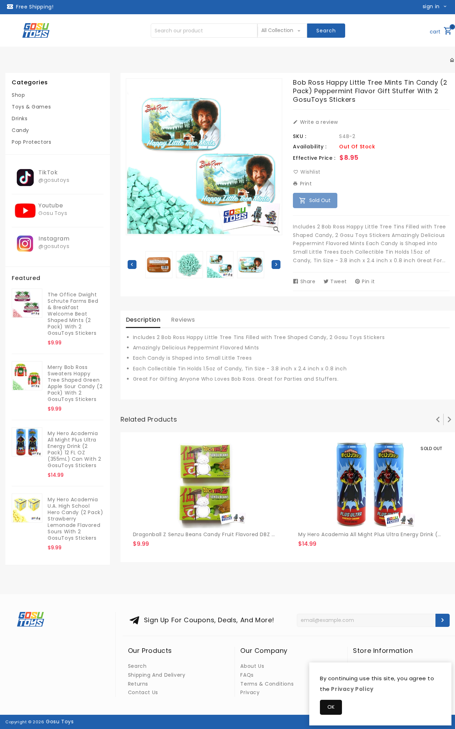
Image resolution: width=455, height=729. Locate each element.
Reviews (183, 320)
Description (143, 320)
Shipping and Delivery (157, 674)
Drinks (20, 118)
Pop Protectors (31, 142)
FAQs (246, 674)
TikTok (48, 172)
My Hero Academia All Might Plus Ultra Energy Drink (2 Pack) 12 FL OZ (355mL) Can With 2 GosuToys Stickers (74, 449)
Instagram (53, 238)
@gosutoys (53, 180)
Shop (18, 95)
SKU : (299, 136)
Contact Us (143, 692)
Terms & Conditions (267, 683)
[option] (220, 264)
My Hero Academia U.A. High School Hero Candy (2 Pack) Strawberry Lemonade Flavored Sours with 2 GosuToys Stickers (75, 519)
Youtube (50, 205)
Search (137, 666)
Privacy (249, 692)
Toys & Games (31, 106)
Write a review (318, 122)
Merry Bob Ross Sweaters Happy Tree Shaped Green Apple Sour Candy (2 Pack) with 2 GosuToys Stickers (75, 383)
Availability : (309, 146)
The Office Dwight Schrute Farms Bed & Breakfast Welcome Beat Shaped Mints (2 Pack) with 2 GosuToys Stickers (73, 314)
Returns (138, 683)
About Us (252, 666)
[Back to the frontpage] (452, 60)
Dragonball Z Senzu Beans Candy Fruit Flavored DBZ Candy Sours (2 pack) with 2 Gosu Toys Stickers (266, 534)
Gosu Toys (52, 213)
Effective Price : (314, 158)
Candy (20, 130)
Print (305, 183)
